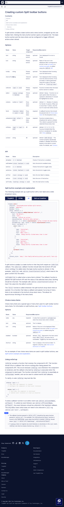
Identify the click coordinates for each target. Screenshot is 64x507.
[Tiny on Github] (13, 443)
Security (3, 497)
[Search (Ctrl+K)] (32, 2)
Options (8, 18)
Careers (3, 484)
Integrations (36, 457)
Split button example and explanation (16, 22)
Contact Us (4, 490)
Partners (3, 487)
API (7, 20)
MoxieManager (5, 457)
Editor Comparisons (38, 470)
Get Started (36, 454)
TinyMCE (3, 451)
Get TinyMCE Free (38, 473)
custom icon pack (44, 66)
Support (35, 463)
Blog (34, 466)
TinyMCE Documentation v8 (55, 6)
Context (55, 145)
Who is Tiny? (4, 481)
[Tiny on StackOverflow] (16, 443)
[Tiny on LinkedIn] (19, 443)
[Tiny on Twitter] (23, 443)
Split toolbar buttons (45, 306)
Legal (2, 494)
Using (46, 133)
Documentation (37, 451)
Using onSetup (10, 29)
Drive (2, 454)
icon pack (50, 64)
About (3, 478)
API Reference (37, 460)
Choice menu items (11, 25)
